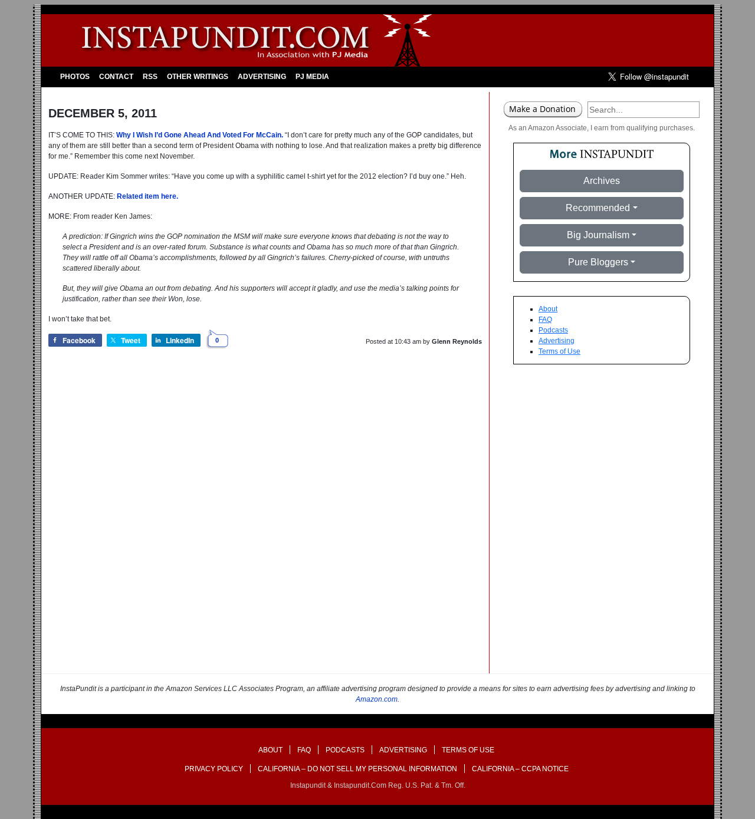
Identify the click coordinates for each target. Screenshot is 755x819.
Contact (116, 77)
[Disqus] (265, 523)
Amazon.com (377, 699)
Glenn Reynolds (457, 341)
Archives (601, 181)
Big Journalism (598, 235)
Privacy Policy (214, 769)
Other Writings (197, 77)
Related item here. (147, 196)
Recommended (598, 208)
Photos (75, 77)
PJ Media (312, 77)
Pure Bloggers (598, 262)
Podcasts (553, 330)
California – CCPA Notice (520, 769)
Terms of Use (559, 351)
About (548, 309)
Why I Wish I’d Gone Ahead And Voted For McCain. (199, 135)
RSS (150, 77)
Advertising (262, 77)
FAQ (545, 319)
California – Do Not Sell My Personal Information (357, 769)
